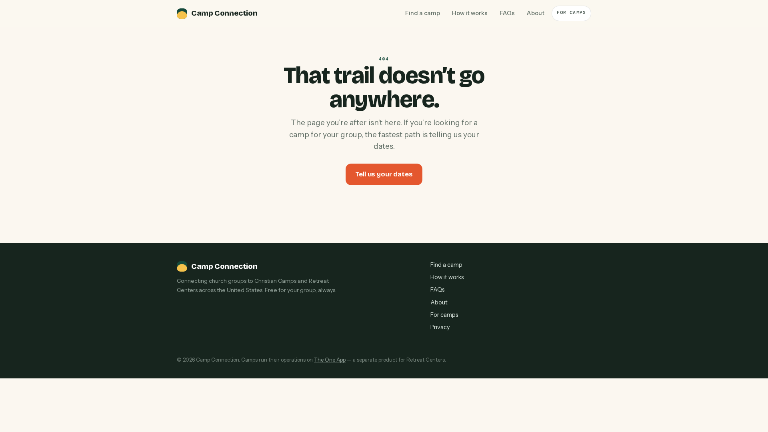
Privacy (440, 327)
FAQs (507, 13)
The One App (330, 359)
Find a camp (422, 13)
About (535, 13)
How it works (470, 13)
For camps (571, 13)
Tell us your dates (383, 174)
